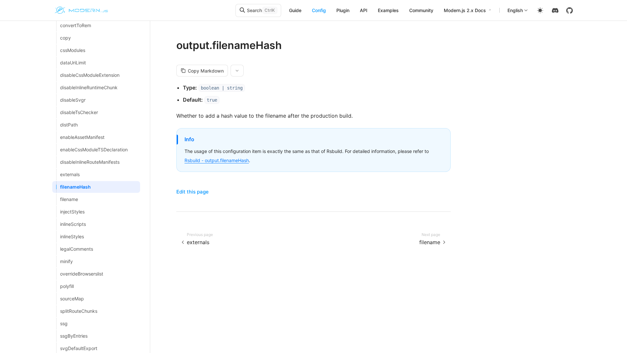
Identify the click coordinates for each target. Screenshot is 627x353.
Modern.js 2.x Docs (465, 10)
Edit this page (192, 192)
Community (421, 10)
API (363, 10)
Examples (388, 10)
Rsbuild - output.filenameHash (217, 160)
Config (319, 10)
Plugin (342, 10)
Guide (295, 10)
